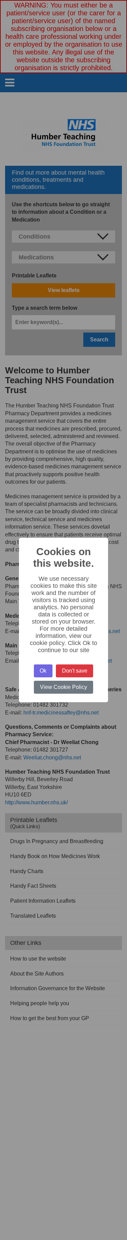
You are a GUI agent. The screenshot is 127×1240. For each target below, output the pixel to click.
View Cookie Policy (63, 687)
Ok (43, 671)
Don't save (74, 671)
